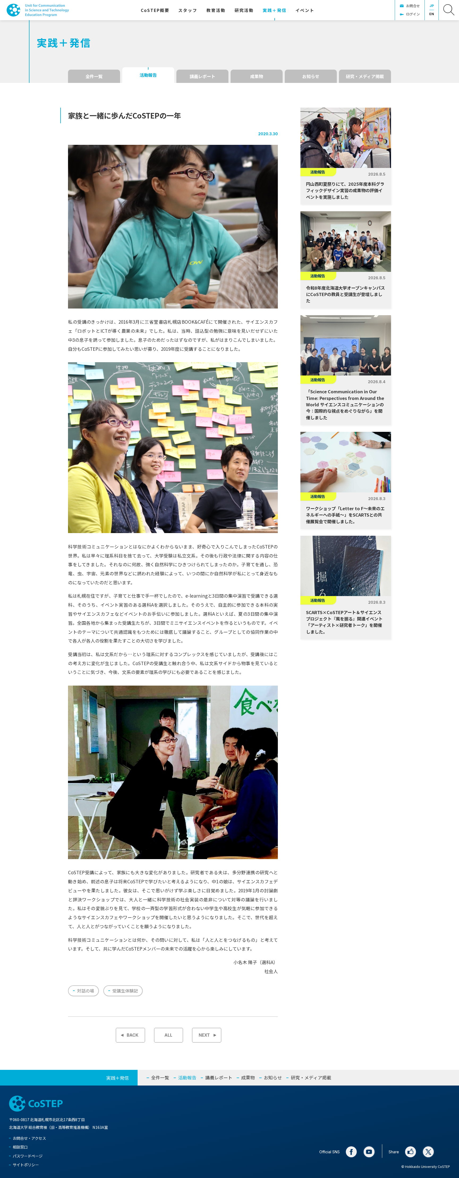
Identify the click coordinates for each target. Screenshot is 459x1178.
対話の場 (85, 990)
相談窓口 (20, 1147)
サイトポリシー (26, 1164)
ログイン (413, 13)
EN (431, 14)
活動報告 (148, 75)
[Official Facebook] (351, 1152)
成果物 (256, 76)
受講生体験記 (125, 990)
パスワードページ (27, 1156)
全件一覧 (94, 76)
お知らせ (310, 76)
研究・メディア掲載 (365, 76)
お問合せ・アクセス (29, 1138)
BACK (132, 1035)
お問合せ (413, 5)
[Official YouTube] (369, 1152)
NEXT (204, 1035)
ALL (168, 1035)
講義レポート (202, 76)
